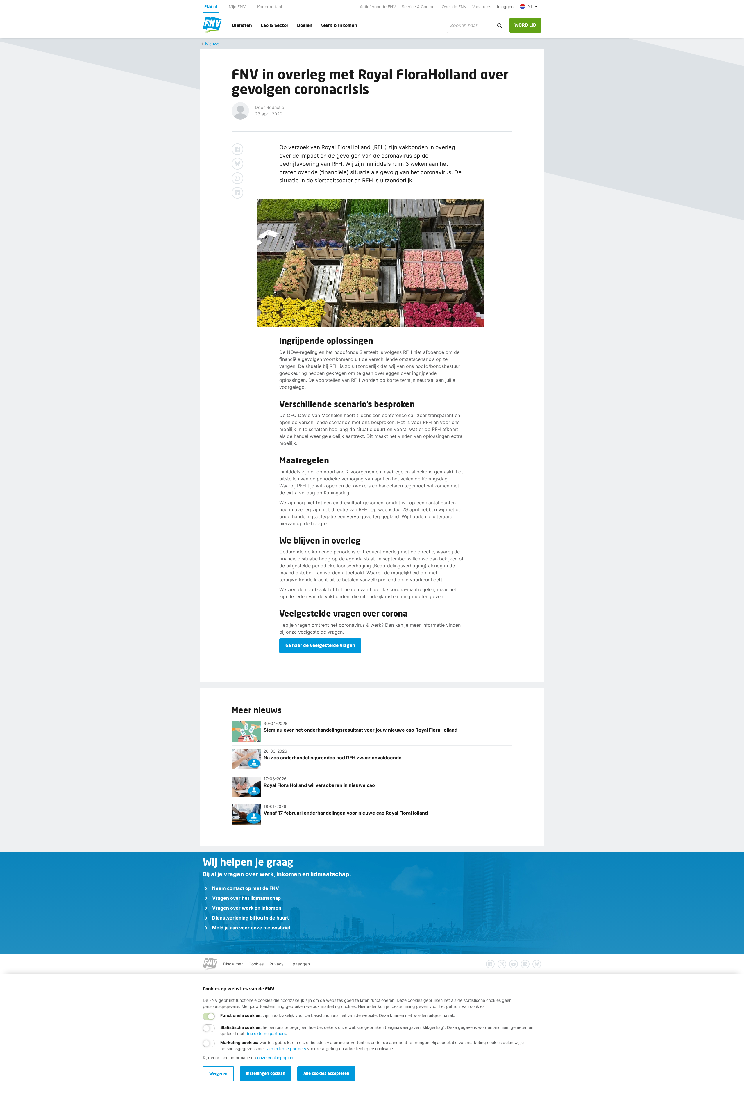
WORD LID (525, 25)
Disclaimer (233, 963)
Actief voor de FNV (378, 6)
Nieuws (212, 43)
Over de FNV (454, 6)
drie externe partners (266, 1033)
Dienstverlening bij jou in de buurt (250, 918)
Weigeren (218, 1073)
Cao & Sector (274, 25)
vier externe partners (286, 1048)
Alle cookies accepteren (326, 1073)
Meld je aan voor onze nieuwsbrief (251, 928)
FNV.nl (210, 6)
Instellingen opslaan (265, 1073)
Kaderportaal (269, 6)
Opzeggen (299, 963)
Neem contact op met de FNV (245, 888)
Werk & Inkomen (339, 25)
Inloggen (505, 6)
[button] (529, 6)
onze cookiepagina (275, 1057)
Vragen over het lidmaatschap (246, 898)
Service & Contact (419, 6)
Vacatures (481, 6)
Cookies (256, 963)
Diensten (242, 25)
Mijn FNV (237, 6)
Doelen (304, 25)
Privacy (276, 963)
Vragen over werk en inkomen (246, 908)
